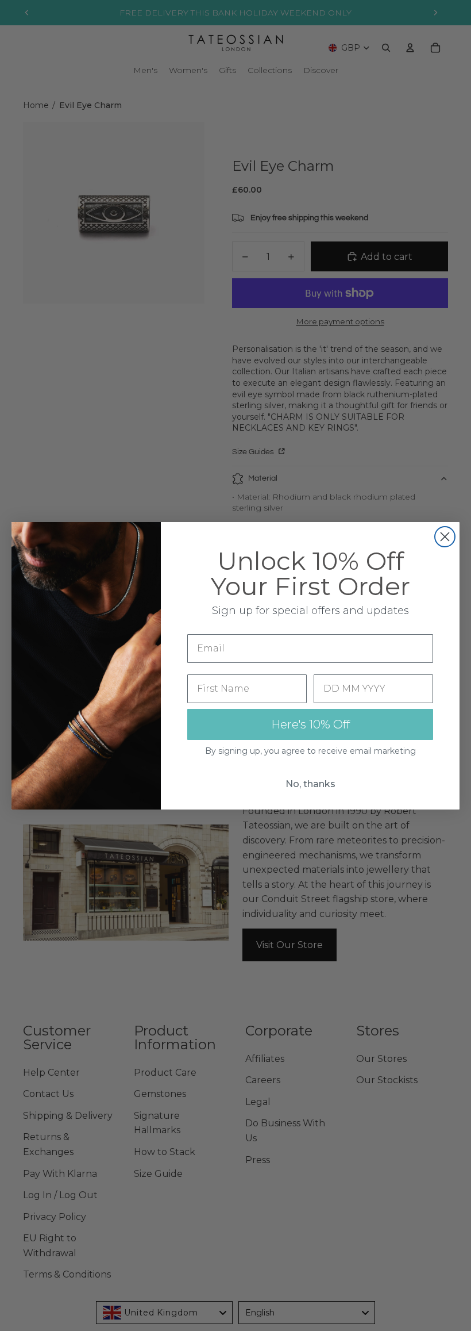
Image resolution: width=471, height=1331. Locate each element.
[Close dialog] (445, 537)
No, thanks (310, 783)
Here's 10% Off (310, 724)
